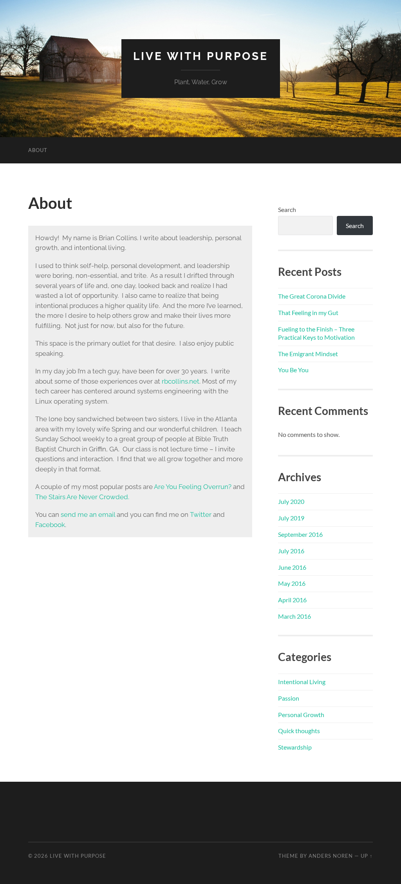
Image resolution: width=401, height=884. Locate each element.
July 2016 (291, 550)
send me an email (88, 514)
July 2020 (291, 501)
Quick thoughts (299, 730)
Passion (288, 698)
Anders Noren (331, 856)
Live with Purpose (200, 56)
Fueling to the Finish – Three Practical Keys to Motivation (316, 333)
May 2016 (291, 583)
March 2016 (294, 616)
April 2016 (292, 599)
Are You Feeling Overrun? (192, 487)
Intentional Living (301, 681)
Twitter (200, 514)
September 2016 (300, 534)
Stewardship (295, 747)
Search (287, 209)
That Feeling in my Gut (308, 312)
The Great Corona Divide (311, 296)
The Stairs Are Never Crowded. (82, 497)
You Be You (293, 369)
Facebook (50, 525)
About (37, 150)
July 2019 (291, 518)
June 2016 (292, 567)
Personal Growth (301, 714)
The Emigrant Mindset (308, 353)
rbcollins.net (180, 381)
